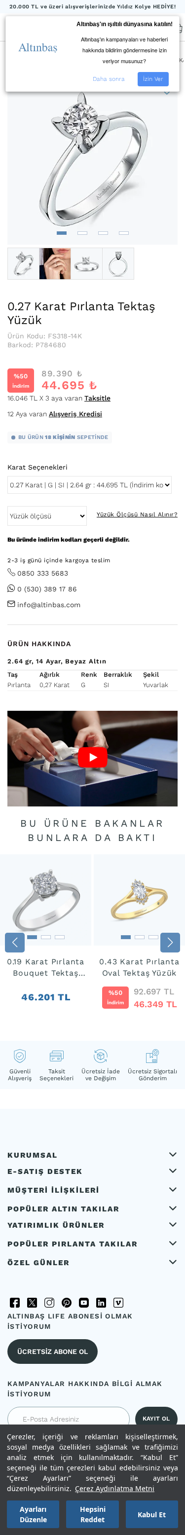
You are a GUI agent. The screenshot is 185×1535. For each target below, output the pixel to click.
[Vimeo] (118, 1303)
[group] (45, 942)
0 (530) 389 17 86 (47, 589)
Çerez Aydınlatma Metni (114, 1488)
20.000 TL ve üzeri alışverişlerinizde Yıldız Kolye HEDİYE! (92, 6)
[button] (62, 233)
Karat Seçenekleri (37, 467)
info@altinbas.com (48, 605)
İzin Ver (153, 78)
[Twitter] (32, 1303)
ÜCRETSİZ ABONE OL (52, 1351)
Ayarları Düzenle (33, 1514)
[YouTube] (84, 1303)
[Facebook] (15, 1303)
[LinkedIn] (101, 1303)
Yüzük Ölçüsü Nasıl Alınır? (137, 514)
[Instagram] (49, 1303)
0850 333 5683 (42, 573)
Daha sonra (109, 78)
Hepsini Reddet (93, 1514)
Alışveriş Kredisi (75, 414)
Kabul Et (152, 1514)
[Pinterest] (67, 1303)
